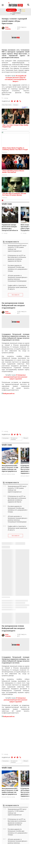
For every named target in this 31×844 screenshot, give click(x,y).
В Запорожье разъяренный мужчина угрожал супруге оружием (15, 377)
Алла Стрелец (8, 28)
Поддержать (11, 10)
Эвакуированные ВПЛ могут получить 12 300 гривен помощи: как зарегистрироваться (10, 468)
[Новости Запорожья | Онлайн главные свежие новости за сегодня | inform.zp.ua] (15, 5)
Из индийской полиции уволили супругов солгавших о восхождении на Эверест (15, 78)
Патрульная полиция (14, 438)
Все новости (15, 295)
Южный (26, 438)
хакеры (15, 105)
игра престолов (6, 105)
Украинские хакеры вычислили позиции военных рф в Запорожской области (10, 227)
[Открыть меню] (3, 5)
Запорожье (5, 438)
